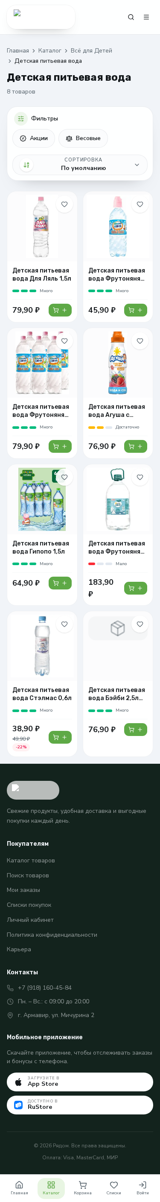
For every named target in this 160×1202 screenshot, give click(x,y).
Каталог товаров (31, 860)
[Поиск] (131, 17)
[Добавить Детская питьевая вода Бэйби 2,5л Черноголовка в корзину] (136, 729)
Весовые (88, 138)
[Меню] (146, 17)
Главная (18, 51)
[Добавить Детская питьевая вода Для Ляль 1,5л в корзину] (60, 310)
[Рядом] (41, 17)
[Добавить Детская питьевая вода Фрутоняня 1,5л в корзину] (60, 446)
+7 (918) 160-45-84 (45, 988)
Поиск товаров (28, 875)
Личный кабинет (30, 920)
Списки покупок (29, 905)
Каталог (49, 51)
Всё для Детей (91, 51)
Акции (39, 138)
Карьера (19, 949)
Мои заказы (23, 890)
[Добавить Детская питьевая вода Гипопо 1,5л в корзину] (60, 583)
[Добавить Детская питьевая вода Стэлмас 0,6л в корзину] (60, 737)
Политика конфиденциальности (52, 935)
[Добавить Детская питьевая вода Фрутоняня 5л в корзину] (136, 588)
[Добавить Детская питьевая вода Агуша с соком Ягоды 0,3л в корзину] (136, 446)
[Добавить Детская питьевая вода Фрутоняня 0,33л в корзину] (136, 310)
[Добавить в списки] (64, 204)
